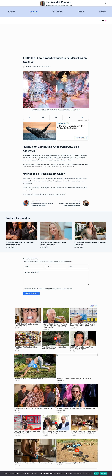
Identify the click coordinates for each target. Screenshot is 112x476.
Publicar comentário (31, 293)
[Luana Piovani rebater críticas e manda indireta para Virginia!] (56, 231)
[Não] (110, 473)
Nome (26, 266)
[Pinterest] (56, 117)
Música (81, 12)
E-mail (49, 266)
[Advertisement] (56, 37)
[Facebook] (100, 20)
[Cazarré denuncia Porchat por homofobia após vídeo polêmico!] (21, 231)
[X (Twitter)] (103, 20)
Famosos (34, 12)
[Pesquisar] (105, 3)
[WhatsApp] (82, 117)
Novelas (102, 12)
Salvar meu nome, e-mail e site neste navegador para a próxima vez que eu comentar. (48, 288)
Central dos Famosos (58, 2)
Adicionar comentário (31, 272)
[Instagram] (105, 20)
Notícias (11, 12)
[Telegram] (69, 117)
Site (70, 266)
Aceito (96, 473)
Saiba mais (104, 473)
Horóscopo (58, 12)
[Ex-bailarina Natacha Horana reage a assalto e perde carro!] (90, 231)
